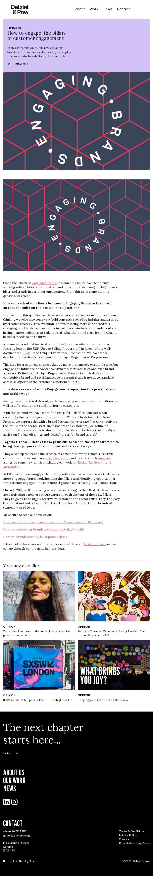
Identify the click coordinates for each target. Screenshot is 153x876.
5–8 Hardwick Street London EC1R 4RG (16, 846)
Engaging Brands (44, 283)
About (80, 9)
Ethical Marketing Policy (134, 843)
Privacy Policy (128, 835)
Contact (123, 9)
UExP (26, 353)
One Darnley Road (24, 861)
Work (94, 9)
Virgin (65, 458)
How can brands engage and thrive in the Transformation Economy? (53, 522)
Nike (55, 458)
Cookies (124, 839)
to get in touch (95, 544)
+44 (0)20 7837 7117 (14, 831)
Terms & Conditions (131, 831)
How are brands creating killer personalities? (36, 537)
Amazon (104, 458)
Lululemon (96, 462)
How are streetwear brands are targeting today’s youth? (44, 529)
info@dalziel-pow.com (16, 835)
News (107, 9)
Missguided (11, 467)
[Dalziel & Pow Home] (19, 9)
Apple (47, 458)
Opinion (14, 28)
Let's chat (11, 753)
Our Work (14, 780)
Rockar (83, 462)
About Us (14, 772)
